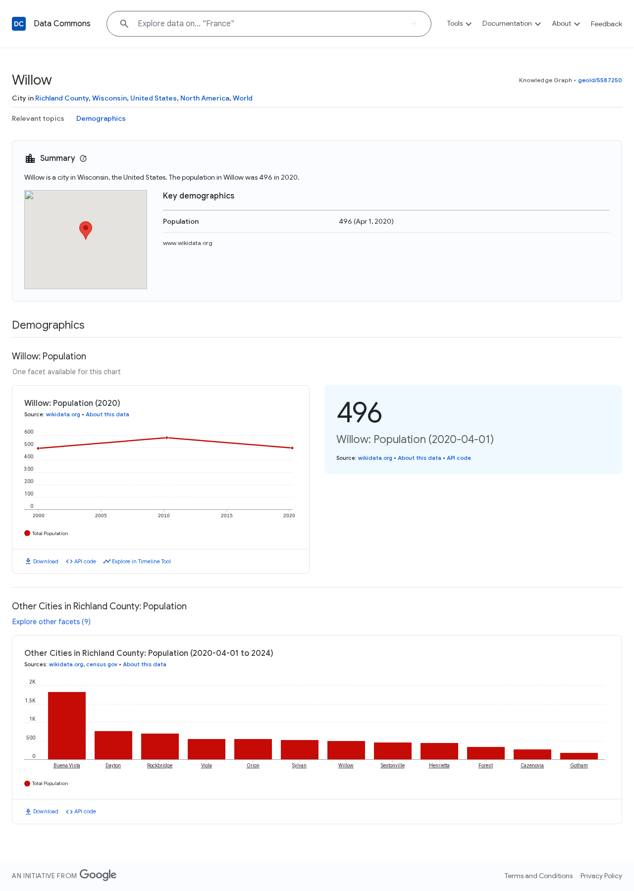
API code (85, 561)
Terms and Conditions (539, 875)
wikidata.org (63, 414)
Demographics (101, 118)
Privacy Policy (601, 875)
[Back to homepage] (19, 24)
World (243, 98)
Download (45, 561)
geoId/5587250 (600, 80)
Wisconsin (109, 98)
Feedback (606, 23)
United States (153, 98)
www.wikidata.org (187, 243)
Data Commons (62, 24)
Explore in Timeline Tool (141, 561)
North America (204, 98)
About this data (107, 414)
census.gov (101, 664)
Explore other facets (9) (51, 621)
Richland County (62, 98)
